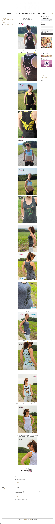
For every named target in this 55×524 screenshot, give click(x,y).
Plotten (6, 25)
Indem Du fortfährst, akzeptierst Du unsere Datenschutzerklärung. (46, 32)
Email (41, 28)
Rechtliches (44, 13)
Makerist (23, 478)
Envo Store (30, 519)
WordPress (25, 519)
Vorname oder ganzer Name (44, 25)
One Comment (4, 28)
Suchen (51, 20)
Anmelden (43, 82)
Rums (11, 25)
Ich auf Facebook (44, 75)
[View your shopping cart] (52, 14)
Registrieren (44, 81)
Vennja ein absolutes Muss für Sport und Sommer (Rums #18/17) (8, 20)
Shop (14, 13)
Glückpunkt (26, 478)
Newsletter (38, 13)
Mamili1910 (11, 24)
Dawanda (20, 478)
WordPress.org (44, 86)
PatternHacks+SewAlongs (25, 13)
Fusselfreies (6, 26)
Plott (8, 26)
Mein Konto (18, 13)
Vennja (5, 27)
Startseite (9, 13)
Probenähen (8, 25)
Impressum (33, 13)
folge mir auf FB (44, 49)
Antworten (17, 496)
